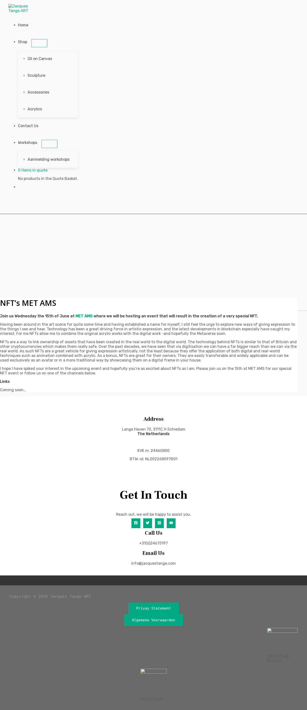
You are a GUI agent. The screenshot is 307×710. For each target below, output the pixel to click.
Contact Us (28, 126)
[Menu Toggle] (39, 43)
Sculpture (36, 75)
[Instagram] (159, 523)
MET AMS (84, 316)
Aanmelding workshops (49, 159)
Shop (22, 42)
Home (23, 25)
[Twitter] (147, 523)
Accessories (38, 92)
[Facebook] (135, 523)
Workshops (27, 142)
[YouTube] (171, 523)
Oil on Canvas (40, 58)
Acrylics (35, 109)
